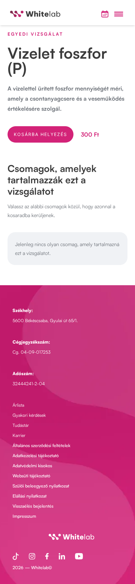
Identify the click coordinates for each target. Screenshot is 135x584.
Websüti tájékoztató (31, 475)
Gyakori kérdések (29, 415)
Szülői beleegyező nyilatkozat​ (41, 485)
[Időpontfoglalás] (105, 14)
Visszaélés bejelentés (33, 506)
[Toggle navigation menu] (118, 14)
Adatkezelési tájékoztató (36, 455)
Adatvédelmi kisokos (32, 465)
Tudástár (21, 425)
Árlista (18, 405)
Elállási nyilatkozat (29, 495)
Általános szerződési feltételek (41, 445)
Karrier (19, 435)
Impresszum (24, 516)
